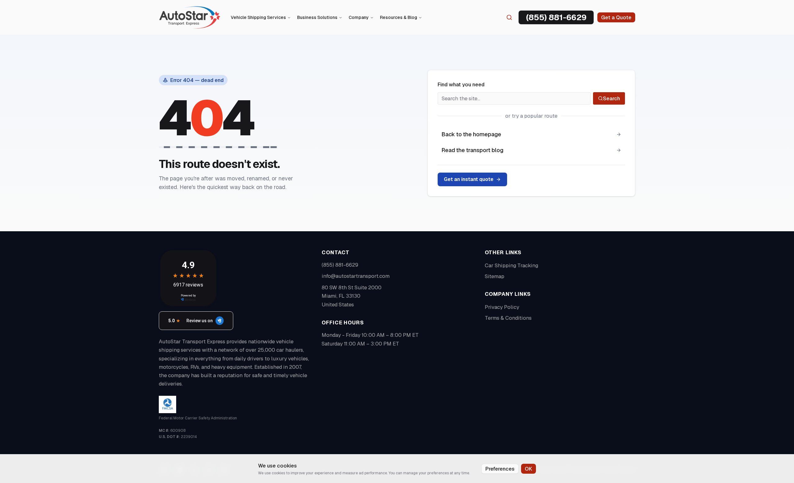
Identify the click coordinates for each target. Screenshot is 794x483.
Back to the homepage (471, 134)
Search (611, 98)
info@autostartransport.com (356, 276)
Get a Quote (616, 17)
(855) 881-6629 (340, 264)
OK (528, 468)
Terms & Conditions (508, 317)
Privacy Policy (502, 307)
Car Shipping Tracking (511, 265)
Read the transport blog (472, 150)
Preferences (500, 468)
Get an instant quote (468, 179)
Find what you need (461, 84)
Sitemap (494, 276)
